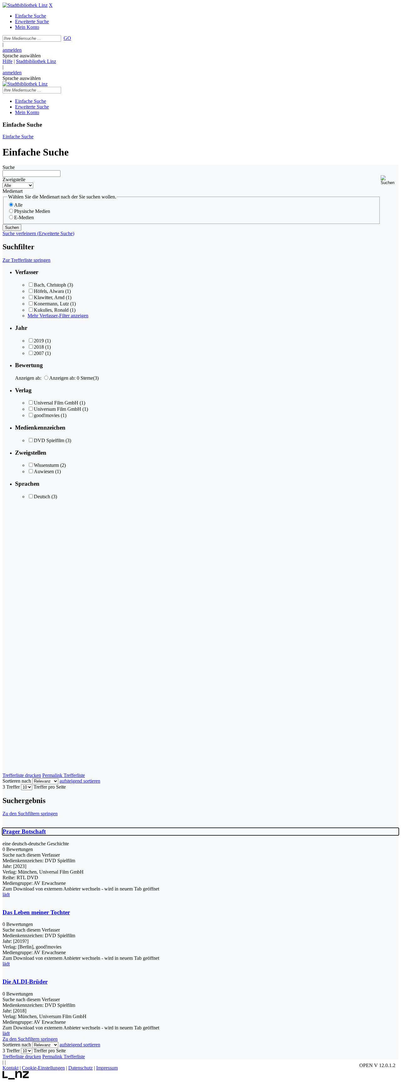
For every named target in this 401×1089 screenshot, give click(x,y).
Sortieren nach (17, 781)
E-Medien (24, 217)
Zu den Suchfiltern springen (30, 813)
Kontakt (10, 1067)
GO (67, 38)
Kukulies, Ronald (51, 310)
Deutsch (42, 496)
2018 (39, 347)
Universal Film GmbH (56, 402)
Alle (18, 205)
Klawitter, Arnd (49, 297)
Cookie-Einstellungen (43, 1067)
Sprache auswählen (22, 55)
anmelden (12, 50)
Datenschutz (80, 1067)
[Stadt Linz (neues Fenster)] (16, 1078)
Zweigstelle (14, 179)
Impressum (107, 1067)
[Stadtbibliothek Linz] (25, 5)
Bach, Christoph (50, 285)
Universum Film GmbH (57, 409)
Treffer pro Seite (50, 787)
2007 (39, 353)
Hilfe (8, 61)
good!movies (47, 415)
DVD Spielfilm (49, 440)
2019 (39, 340)
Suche (9, 167)
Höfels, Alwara (49, 291)
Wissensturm (46, 465)
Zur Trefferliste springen (26, 260)
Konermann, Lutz (51, 303)
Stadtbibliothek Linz (36, 61)
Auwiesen (44, 471)
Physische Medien (32, 211)
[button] (389, 180)
